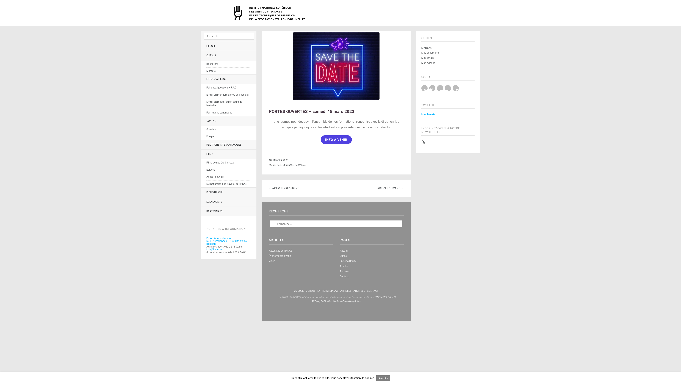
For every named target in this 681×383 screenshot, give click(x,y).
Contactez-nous (384, 297)
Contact (212, 121)
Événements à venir (280, 255)
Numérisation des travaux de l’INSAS (226, 183)
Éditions (210, 169)
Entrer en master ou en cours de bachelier (224, 103)
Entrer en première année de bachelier (227, 94)
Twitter (424, 88)
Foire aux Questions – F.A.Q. (221, 87)
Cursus (211, 55)
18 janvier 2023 (278, 160)
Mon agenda (428, 63)
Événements (214, 201)
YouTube (440, 88)
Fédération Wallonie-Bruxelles (336, 301)
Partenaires (214, 211)
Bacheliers (212, 63)
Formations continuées (219, 112)
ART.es (315, 301)
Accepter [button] (383, 378)
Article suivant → (390, 188)
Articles (344, 266)
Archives (345, 271)
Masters (211, 71)
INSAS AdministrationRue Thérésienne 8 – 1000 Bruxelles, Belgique (226, 241)
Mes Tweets (428, 114)
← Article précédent (284, 188)
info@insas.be (214, 249)
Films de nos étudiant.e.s (220, 162)
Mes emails (427, 57)
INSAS (269, 13)
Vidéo (272, 261)
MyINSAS (426, 47)
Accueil (344, 250)
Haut (336, 312)
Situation (211, 129)
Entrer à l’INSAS (216, 79)
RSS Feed (456, 88)
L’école (211, 46)
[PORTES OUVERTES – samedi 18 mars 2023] (336, 100)
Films (209, 154)
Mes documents (430, 52)
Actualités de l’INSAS (280, 250)
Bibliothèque (214, 192)
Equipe (210, 136)
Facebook (432, 88)
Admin (357, 301)
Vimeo (448, 88)
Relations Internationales (223, 144)
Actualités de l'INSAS (294, 165)
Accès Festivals (215, 176)
